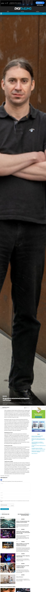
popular (22, 11)
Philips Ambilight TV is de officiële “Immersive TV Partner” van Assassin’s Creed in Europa (22, 544)
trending (37, 11)
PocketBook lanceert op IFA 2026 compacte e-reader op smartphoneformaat (22, 566)
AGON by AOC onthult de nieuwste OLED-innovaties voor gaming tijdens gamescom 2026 (23, 532)
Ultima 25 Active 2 (19, 577)
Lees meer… (27, 551)
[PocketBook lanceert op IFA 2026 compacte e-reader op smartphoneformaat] (7, 568)
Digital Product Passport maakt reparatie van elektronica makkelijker (38, 451)
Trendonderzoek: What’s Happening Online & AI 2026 (22, 556)
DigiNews (22, 519)
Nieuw (8, 11)
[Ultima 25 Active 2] (7, 579)
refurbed (2, 475)
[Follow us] (43, 14)
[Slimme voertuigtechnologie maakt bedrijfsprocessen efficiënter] (7, 523)
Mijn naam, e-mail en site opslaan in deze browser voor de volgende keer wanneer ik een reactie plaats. (14, 501)
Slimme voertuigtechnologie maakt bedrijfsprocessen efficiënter (22, 522)
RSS (39, 434)
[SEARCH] (45, 14)
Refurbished (7, 475)
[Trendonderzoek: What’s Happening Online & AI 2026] (7, 558)
